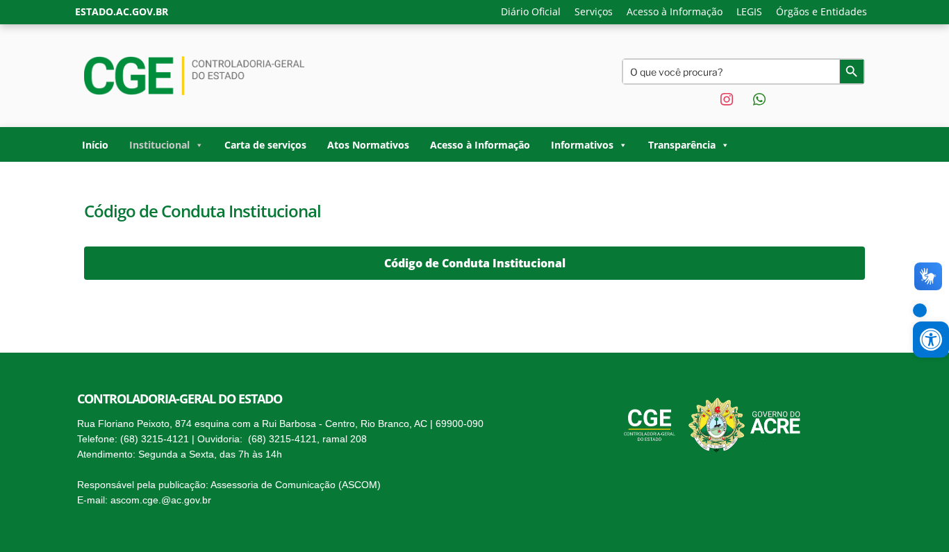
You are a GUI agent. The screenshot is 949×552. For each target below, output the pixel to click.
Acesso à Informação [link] (675, 11)
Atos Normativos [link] (368, 144)
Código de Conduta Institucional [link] (475, 263)
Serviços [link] (594, 11)
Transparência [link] (682, 144)
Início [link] (95, 144)
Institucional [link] (159, 144)
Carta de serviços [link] (265, 144)
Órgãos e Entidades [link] (821, 11)
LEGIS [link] (749, 11)
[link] (920, 310)
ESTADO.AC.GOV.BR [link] (121, 11)
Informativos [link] (582, 144)
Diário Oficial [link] (531, 11)
